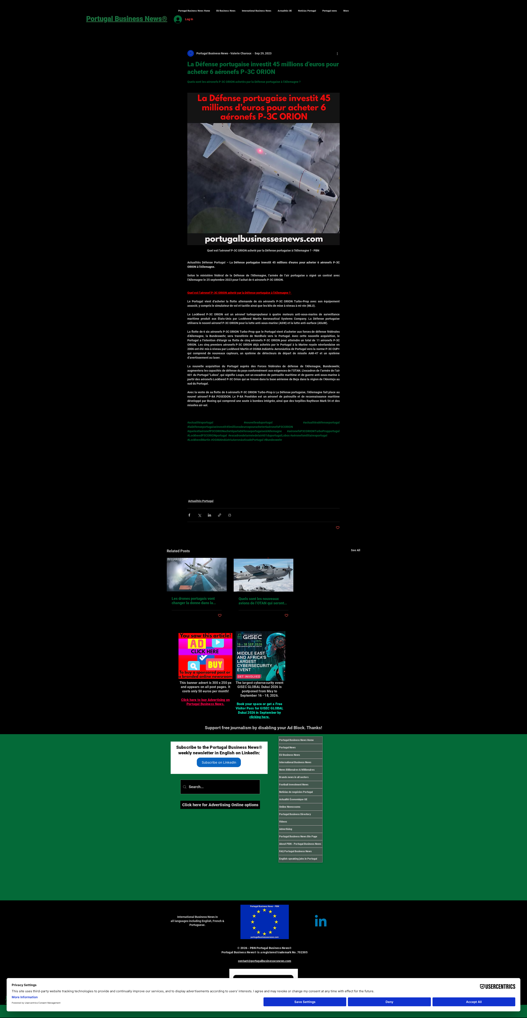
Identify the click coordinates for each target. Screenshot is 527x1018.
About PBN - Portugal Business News (300, 843)
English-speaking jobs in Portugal (298, 858)
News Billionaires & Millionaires (297, 769)
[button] (256, 11)
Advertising (285, 829)
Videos (283, 821)
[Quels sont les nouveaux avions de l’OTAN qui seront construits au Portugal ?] (264, 575)
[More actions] (337, 53)
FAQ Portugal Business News (295, 851)
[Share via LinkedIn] (209, 515)
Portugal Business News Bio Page (298, 836)
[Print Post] (230, 515)
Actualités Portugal (200, 501)
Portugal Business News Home (296, 740)
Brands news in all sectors (294, 777)
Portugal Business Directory (295, 814)
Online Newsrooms (289, 806)
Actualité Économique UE (293, 799)
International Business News (295, 762)
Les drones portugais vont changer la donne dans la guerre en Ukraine (193, 600)
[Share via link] (220, 515)
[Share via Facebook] (189, 515)
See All (355, 550)
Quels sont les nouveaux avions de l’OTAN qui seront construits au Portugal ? (261, 601)
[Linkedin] (321, 922)
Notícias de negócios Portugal (296, 792)
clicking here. (259, 717)
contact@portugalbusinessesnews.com (264, 961)
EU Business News (289, 755)
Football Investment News (293, 784)
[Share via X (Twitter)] (199, 515)
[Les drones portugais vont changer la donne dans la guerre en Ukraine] (197, 574)
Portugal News (287, 747)
